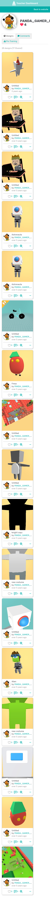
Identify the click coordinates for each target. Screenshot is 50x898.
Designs (9, 36)
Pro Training (11, 41)
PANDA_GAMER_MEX (24, 88)
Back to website (41, 9)
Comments (25, 36)
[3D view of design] (21, 97)
